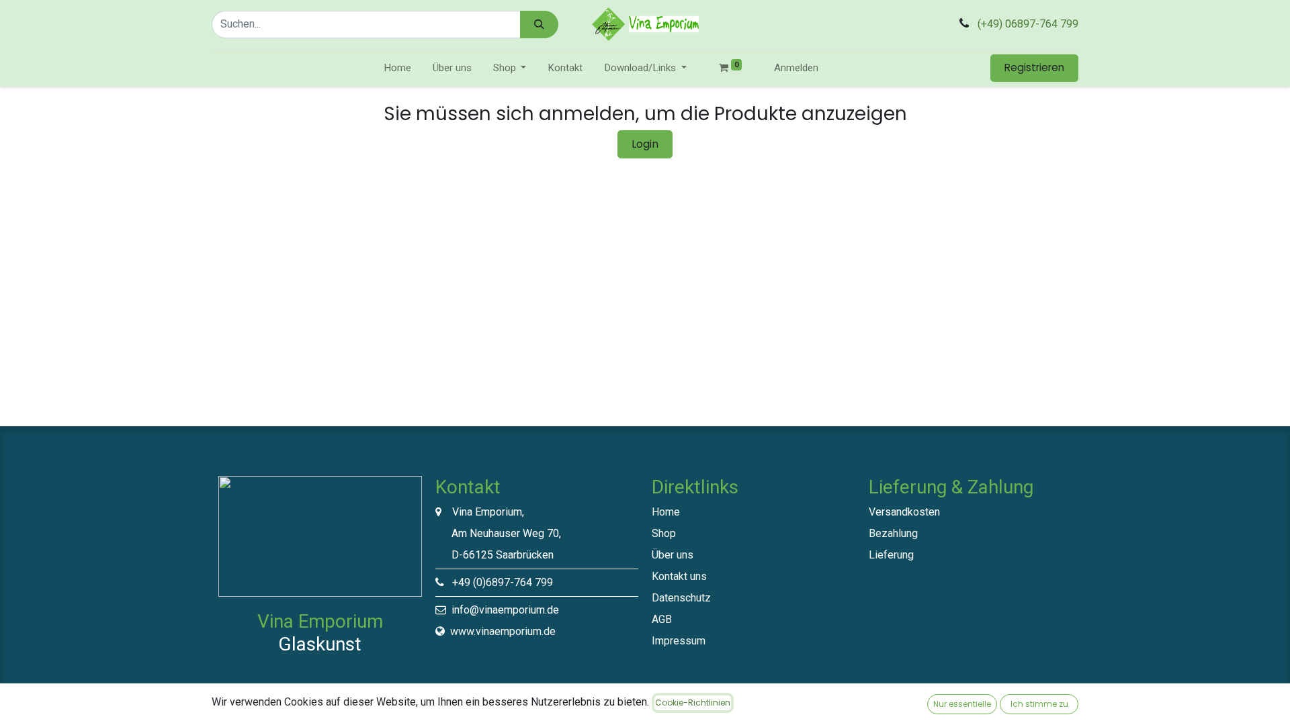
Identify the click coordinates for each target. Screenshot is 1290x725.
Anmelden (796, 68)
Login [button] (645, 144)
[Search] (539, 24)
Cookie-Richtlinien (692, 702)
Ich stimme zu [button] (1039, 704)
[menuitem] (397, 68)
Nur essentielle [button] (962, 704)
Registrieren (1034, 67)
